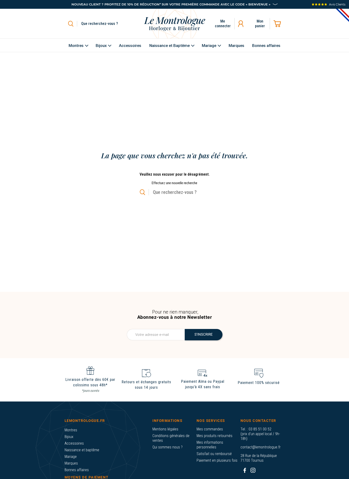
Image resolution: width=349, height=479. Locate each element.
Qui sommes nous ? (167, 447)
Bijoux (69, 436)
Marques (71, 463)
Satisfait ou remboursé (214, 454)
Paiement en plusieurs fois (217, 460)
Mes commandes (210, 429)
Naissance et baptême (82, 450)
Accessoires (74, 443)
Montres (71, 430)
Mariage (71, 456)
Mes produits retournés (214, 435)
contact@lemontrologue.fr (261, 447)
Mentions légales (165, 429)
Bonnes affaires (77, 470)
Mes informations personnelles (210, 444)
